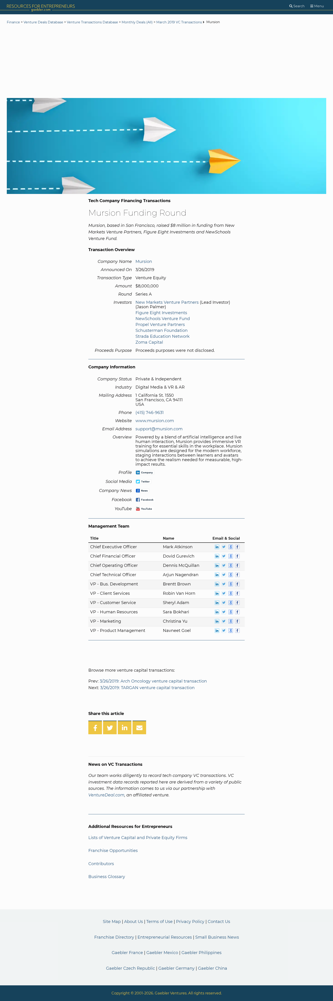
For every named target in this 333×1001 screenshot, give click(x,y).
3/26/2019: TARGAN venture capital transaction (147, 687)
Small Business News (217, 937)
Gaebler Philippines (201, 952)
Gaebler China (212, 968)
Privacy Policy (190, 921)
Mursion (143, 261)
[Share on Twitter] (110, 727)
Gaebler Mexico (162, 952)
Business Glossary (106, 876)
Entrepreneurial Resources (165, 937)
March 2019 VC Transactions (179, 22)
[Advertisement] (166, 61)
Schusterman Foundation (161, 330)
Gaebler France (127, 952)
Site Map (112, 921)
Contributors (101, 863)
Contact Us (219, 921)
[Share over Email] (139, 727)
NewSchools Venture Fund (162, 318)
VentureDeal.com (106, 795)
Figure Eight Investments (161, 312)
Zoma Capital (149, 342)
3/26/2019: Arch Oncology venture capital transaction (153, 681)
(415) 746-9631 (149, 412)
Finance (13, 22)
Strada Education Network (162, 336)
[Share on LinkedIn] (124, 727)
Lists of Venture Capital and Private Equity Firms (137, 837)
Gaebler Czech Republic (130, 968)
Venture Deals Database (43, 22)
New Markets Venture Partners (167, 302)
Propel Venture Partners (160, 324)
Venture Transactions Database (92, 22)
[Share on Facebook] (95, 727)
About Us (133, 921)
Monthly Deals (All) (137, 22)
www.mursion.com (154, 421)
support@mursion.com (159, 429)
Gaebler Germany (176, 968)
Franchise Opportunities (113, 850)
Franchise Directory (114, 937)
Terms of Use (159, 921)
